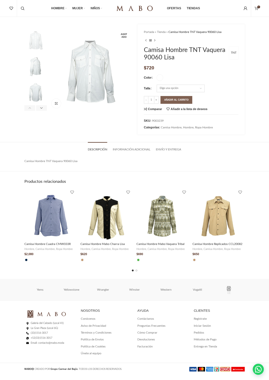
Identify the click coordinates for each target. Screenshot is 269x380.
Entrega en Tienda (205, 346)
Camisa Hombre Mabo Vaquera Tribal (160, 244)
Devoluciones (146, 339)
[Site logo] (134, 8)
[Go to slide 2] (136, 270)
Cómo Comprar (147, 332)
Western (166, 289)
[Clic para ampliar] (56, 103)
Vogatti (197, 289)
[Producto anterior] (146, 40)
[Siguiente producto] (155, 40)
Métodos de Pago (205, 339)
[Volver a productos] (150, 40)
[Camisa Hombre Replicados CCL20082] (218, 214)
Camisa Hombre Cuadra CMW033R (47, 244)
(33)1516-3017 (39, 333)
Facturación (145, 346)
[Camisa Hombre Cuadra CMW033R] (50, 214)
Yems (40, 289)
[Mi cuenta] (245, 8)
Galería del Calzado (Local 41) (47, 323)
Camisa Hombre (171, 127)
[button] (29, 108)
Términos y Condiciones (96, 332)
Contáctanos (145, 318)
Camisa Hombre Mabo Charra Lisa (102, 244)
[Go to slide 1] (133, 270)
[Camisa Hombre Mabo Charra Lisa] (106, 214)
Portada (149, 32)
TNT (233, 52)
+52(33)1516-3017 (41, 338)
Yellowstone (71, 289)
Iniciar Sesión (202, 325)
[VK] (229, 290)
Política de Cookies (93, 346)
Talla (147, 88)
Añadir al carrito (176, 99)
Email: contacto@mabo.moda (47, 343)
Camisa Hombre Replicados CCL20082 (217, 244)
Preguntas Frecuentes (151, 325)
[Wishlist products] (11, 8)
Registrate (200, 318)
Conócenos (88, 318)
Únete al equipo (91, 353)
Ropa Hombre (204, 127)
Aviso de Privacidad (93, 325)
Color (148, 77)
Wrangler (103, 289)
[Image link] (46, 313)
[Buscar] (22, 8)
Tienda (161, 32)
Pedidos (199, 332)
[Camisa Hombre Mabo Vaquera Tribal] (162, 214)
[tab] (97, 147)
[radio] (160, 77)
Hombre (188, 127)
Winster (134, 289)
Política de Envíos (92, 339)
